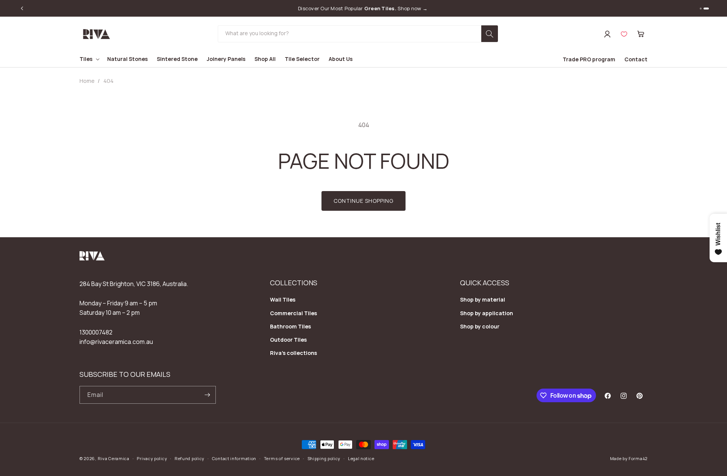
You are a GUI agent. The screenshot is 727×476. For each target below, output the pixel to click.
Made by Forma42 (629, 458)
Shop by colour (479, 326)
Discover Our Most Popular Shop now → (362, 8)
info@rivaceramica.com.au (116, 342)
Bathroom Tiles (290, 326)
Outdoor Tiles (288, 339)
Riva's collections (293, 352)
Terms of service (282, 458)
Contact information (234, 458)
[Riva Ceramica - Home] (92, 258)
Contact (635, 59)
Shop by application (486, 313)
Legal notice (361, 458)
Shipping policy (324, 458)
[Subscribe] (207, 395)
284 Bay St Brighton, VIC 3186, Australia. (134, 284)
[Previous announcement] (22, 8)
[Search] (489, 33)
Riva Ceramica (113, 458)
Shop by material (482, 299)
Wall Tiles (282, 299)
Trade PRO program (589, 59)
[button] (640, 34)
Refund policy (189, 458)
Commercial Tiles (293, 313)
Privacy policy (152, 458)
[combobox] (358, 33)
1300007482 (96, 332)
